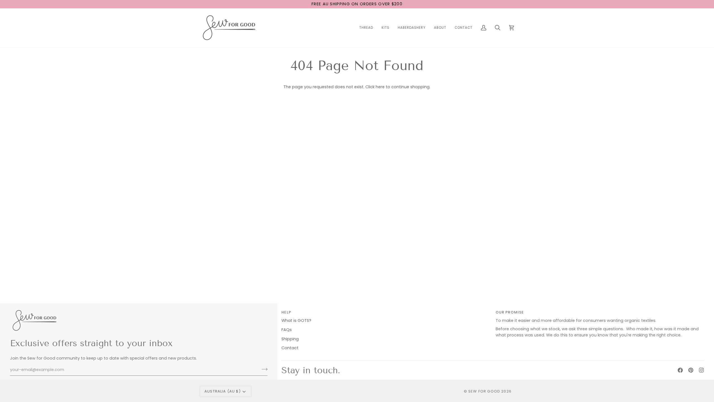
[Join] (262, 369)
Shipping (290, 339)
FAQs (286, 329)
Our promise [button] (510, 312)
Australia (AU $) (222, 391)
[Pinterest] (690, 370)
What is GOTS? (296, 320)
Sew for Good (484, 391)
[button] (366, 27)
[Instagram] (701, 370)
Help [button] (286, 312)
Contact (289, 348)
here (380, 87)
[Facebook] (680, 370)
